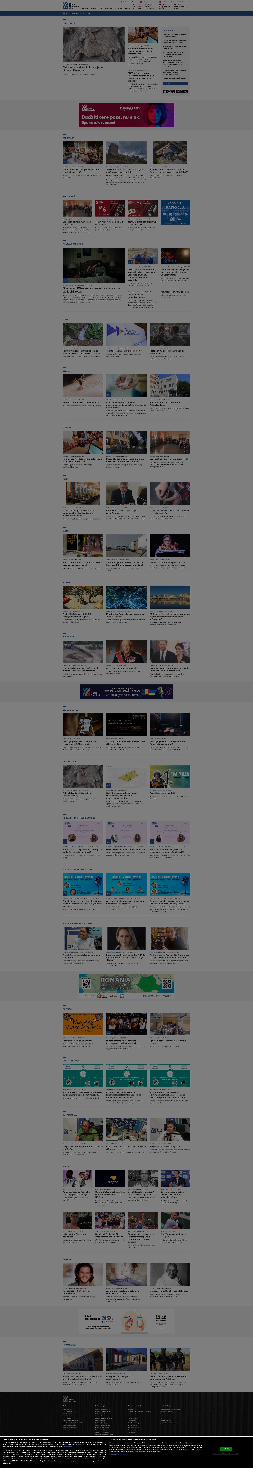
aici (68, 1456)
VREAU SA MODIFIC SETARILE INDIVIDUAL (225, 1454)
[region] (126, 1452)
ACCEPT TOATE (226, 1448)
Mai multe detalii (68, 1446)
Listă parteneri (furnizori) (117, 1454)
